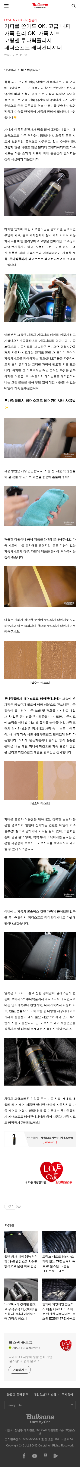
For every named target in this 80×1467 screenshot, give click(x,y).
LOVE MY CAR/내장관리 (20, 20)
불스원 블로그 (21, 1342)
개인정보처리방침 (45, 1394)
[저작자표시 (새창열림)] (19, 1206)
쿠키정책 (67, 1394)
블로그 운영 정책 (17, 1394)
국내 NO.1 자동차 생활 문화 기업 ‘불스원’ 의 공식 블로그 (30, 1359)
